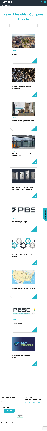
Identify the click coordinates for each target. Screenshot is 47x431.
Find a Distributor (45, 215)
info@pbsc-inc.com (35, 399)
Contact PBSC (5, 395)
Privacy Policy (18, 422)
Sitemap (3, 422)
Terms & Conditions (10, 422)
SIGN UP (9, 411)
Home (2, 5)
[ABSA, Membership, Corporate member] (20, 416)
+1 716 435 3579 (32, 397)
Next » (24, 374)
